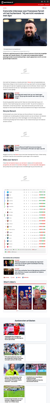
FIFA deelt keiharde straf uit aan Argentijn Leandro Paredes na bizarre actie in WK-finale (14, 358)
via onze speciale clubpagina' (37, 165)
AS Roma (7, 277)
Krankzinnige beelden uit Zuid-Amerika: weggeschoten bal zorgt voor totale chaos (14, 400)
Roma (29, 82)
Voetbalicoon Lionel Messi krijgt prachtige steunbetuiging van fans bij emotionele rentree (34, 379)
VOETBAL (5, 8)
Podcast (47, 4)
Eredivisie (26, 277)
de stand (12, 165)
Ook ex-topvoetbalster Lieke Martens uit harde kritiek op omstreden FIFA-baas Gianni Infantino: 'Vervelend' (13, 379)
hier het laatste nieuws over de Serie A (17, 163)
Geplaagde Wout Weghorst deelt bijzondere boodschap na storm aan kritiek (14, 338)
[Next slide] (46, 298)
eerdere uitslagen (23, 165)
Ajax (13, 277)
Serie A (17, 154)
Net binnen (41, 4)
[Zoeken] (44, 1)
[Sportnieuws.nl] (7, 2)
